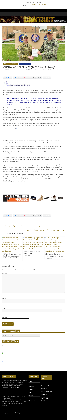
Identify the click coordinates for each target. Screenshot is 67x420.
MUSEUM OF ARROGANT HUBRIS (45, 399)
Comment (5, 273)
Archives (31, 395)
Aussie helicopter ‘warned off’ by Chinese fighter (45, 230)
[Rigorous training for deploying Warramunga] (54, 238)
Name (4, 298)
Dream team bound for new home (32, 253)
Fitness (31, 389)
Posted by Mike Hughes (18, 69)
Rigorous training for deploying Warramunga (54, 255)
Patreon (17, 387)
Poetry (30, 384)
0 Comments (37, 69)
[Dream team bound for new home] (33, 238)
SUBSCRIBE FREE (46, 394)
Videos (30, 392)
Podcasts (31, 387)
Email (3, 308)
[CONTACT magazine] (4, 14)
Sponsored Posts (46, 386)
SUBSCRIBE (32, 398)
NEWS (30, 381)
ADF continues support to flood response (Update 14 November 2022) (12, 256)
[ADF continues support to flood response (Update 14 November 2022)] (12, 238)
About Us (44, 388)
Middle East (15, 64)
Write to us (32, 401)
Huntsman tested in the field (39, 5)
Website (4, 317)
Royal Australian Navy (25, 64)
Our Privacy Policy (46, 391)
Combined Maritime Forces (49, 69)
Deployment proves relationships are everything (21, 226)
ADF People (7, 64)
